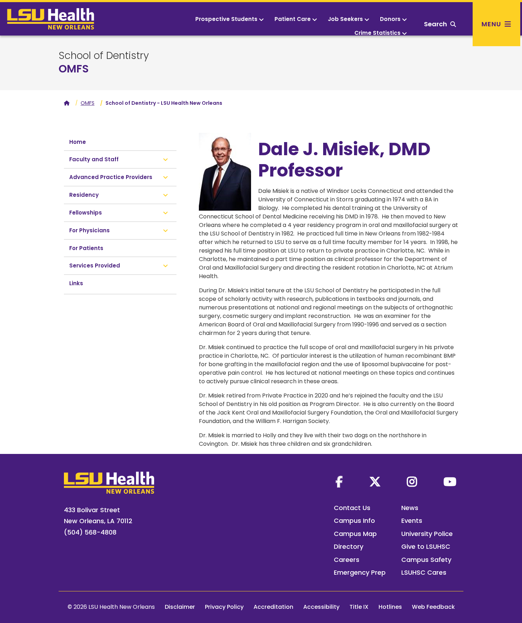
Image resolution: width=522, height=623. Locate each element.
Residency (84, 195)
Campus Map (355, 533)
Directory (348, 546)
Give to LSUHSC (425, 546)
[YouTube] (450, 482)
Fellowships (85, 212)
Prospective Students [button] (226, 19)
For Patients (86, 248)
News (409, 507)
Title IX (359, 607)
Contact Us (352, 507)
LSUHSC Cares (423, 572)
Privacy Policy (224, 607)
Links (76, 283)
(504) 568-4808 (90, 532)
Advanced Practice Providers (110, 177)
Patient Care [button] (292, 19)
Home (77, 142)
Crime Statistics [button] (377, 33)
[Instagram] (412, 482)
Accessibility (321, 607)
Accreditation (273, 607)
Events (411, 520)
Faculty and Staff (94, 159)
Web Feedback (433, 607)
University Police (427, 533)
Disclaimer (180, 607)
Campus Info (354, 520)
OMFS (74, 68)
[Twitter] (375, 482)
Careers (346, 559)
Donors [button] (390, 19)
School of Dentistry (104, 56)
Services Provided (94, 265)
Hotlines (390, 607)
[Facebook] (339, 482)
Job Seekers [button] (345, 19)
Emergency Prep (360, 572)
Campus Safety (426, 559)
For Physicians (89, 230)
